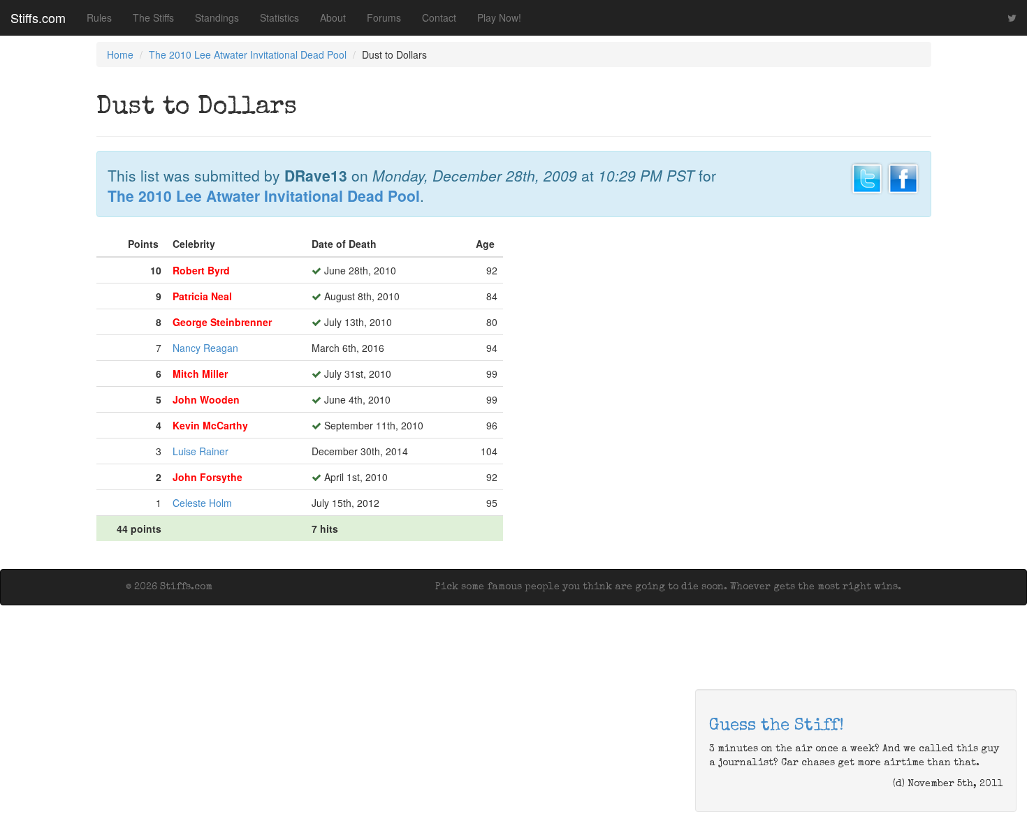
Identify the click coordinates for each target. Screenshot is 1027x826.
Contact (439, 17)
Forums (384, 17)
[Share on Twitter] (867, 177)
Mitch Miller (200, 374)
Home (120, 54)
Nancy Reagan (205, 348)
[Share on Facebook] (903, 177)
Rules (99, 17)
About (333, 17)
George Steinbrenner (222, 322)
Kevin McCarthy (210, 425)
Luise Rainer (200, 451)
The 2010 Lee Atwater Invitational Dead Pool (248, 54)
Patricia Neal (202, 296)
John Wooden (206, 399)
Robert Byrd (201, 270)
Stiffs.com (38, 17)
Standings (217, 17)
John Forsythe (207, 477)
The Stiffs (153, 17)
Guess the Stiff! (776, 726)
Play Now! (499, 17)
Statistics (279, 17)
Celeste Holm (202, 503)
